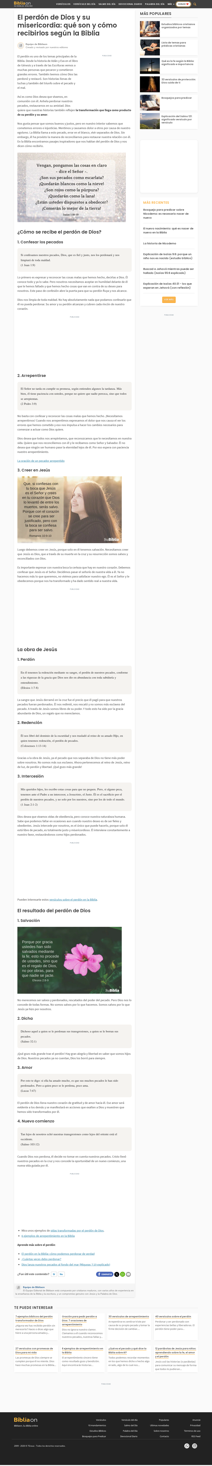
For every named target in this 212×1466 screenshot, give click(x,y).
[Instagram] (194, 1445)
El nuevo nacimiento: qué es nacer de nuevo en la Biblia (168, 230)
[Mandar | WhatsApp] (122, 1274)
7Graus (31, 1445)
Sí (54, 1274)
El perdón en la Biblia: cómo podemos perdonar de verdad (58, 1254)
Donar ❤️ (183, 4)
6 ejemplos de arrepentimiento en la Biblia (48, 1236)
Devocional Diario (130, 4)
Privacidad (195, 1425)
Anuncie (196, 1419)
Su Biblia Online (23, 6)
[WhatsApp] (186, 1445)
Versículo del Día (84, 4)
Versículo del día (129, 1419)
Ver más (169, 299)
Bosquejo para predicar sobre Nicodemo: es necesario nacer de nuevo (166, 214)
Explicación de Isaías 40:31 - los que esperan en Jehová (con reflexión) (167, 286)
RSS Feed (195, 1436)
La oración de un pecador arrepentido (41, 461)
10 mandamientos (97, 1425)
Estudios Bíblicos (98, 1430)
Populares (164, 1419)
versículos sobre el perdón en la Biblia (73, 899)
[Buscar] (195, 4)
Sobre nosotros (161, 1430)
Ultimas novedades (159, 1425)
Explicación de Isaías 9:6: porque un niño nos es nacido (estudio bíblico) (167, 256)
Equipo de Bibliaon (34, 1287)
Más (170, 4)
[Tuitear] (116, 1274)
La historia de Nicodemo (159, 243)
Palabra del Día (155, 4)
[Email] (128, 1274)
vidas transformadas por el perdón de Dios (77, 1230)
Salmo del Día (107, 4)
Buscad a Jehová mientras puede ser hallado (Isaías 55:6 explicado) (168, 271)
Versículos (63, 4)
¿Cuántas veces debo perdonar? (41, 1259)
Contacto (164, 1436)
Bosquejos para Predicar (94, 1436)
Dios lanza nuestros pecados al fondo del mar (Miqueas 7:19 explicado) (66, 1264)
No (61, 1274)
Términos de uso (192, 1430)
